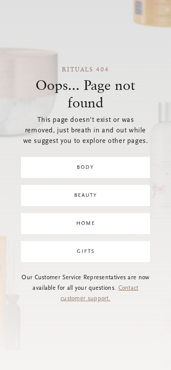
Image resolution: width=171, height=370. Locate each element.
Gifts (86, 251)
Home (85, 223)
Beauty (85, 195)
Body (85, 167)
